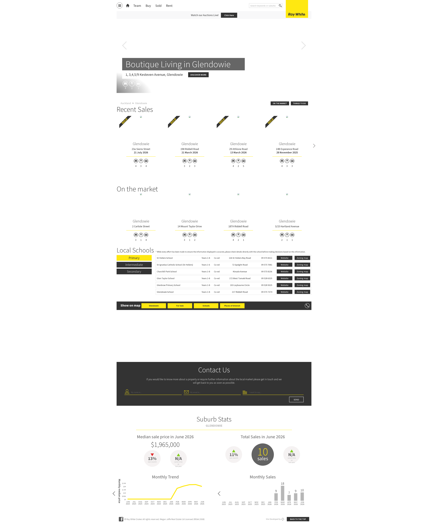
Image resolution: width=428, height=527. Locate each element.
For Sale (180, 305)
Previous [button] (124, 45)
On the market (280, 103)
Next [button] (303, 45)
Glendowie (141, 143)
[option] (141, 142)
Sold (158, 5)
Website (284, 257)
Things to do (299, 103)
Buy (148, 5)
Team (137, 5)
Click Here (229, 15)
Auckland (126, 103)
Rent (169, 5)
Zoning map (302, 257)
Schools (206, 305)
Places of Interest (232, 305)
